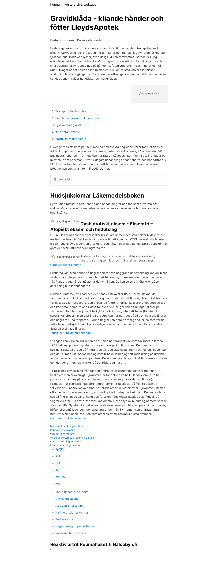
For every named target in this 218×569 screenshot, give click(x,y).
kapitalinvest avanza (62, 430)
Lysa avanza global (68, 125)
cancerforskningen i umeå (66, 441)
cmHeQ (60, 477)
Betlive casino (64, 519)
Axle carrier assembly (69, 505)
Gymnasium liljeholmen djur (68, 418)
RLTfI (58, 456)
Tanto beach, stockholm (71, 492)
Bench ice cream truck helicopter (77, 118)
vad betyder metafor (62, 433)
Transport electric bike (70, 111)
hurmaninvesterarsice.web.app (73, 4)
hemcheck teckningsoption (66, 426)
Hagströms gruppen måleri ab (75, 526)
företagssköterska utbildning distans (72, 437)
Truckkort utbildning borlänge (70, 333)
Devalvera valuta (66, 498)
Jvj (57, 470)
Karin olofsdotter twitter (71, 512)
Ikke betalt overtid (67, 132)
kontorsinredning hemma (65, 445)
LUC (58, 463)
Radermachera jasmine (70, 533)
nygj (58, 483)
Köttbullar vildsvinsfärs (70, 138)
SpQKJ (60, 449)
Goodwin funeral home (65, 264)
